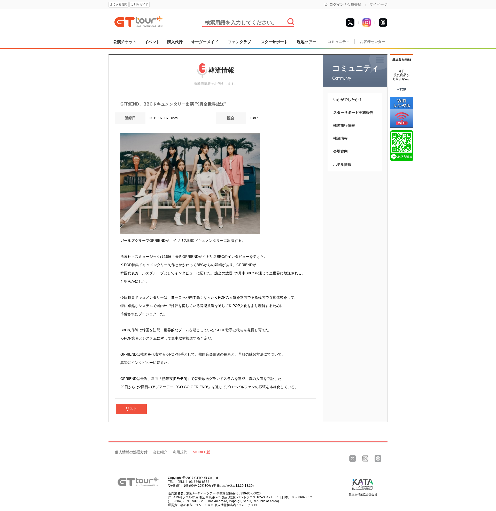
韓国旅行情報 (344, 125)
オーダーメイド (204, 42)
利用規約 (180, 452)
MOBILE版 (201, 452)
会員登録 (354, 4)
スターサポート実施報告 (353, 112)
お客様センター (372, 42)
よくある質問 (118, 4)
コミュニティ (339, 42)
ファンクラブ (239, 42)
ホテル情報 (342, 164)
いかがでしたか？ (347, 99)
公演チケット (124, 42)
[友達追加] (401, 145)
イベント (152, 42)
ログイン (336, 4)
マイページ (378, 4)
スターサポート (274, 42)
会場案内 (340, 151)
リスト (131, 409)
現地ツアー (306, 42)
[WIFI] (401, 112)
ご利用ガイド (139, 4)
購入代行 (175, 42)
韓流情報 (340, 138)
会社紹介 (160, 452)
